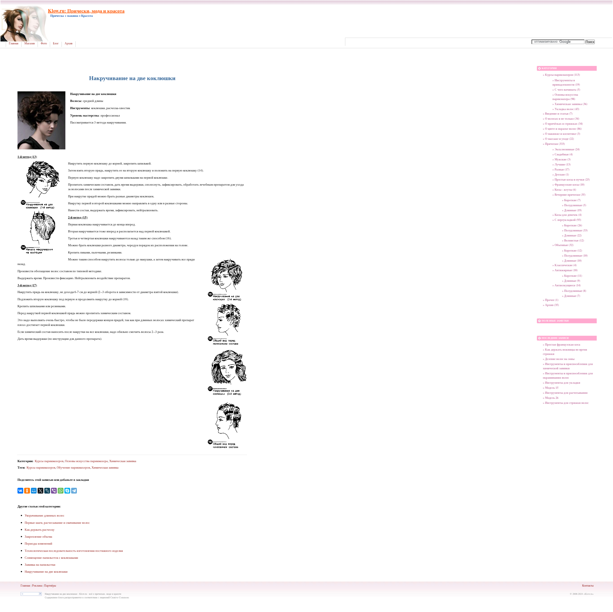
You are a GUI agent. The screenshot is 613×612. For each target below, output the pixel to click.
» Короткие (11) (572, 276)
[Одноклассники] (27, 491)
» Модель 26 (550, 398)
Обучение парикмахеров (73, 467)
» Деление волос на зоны (558, 359)
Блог (56, 43)
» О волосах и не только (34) (561, 119)
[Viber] (54, 491)
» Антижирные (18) (565, 270)
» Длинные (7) (571, 296)
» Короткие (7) (571, 200)
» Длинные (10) (572, 261)
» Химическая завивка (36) (569, 104)
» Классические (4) (564, 265)
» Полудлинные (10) (575, 255)
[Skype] (67, 491)
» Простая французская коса (561, 344)
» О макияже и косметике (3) (561, 134)
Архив (69, 43)
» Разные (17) (560, 169)
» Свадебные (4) (562, 154)
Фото (44, 43)
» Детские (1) (560, 174)
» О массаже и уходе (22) (558, 139)
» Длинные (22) (572, 235)
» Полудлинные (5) (574, 205)
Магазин (29, 43)
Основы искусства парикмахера (86, 461)
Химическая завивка (122, 461)
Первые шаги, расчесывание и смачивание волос (57, 522)
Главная (13, 43)
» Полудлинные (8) (574, 291)
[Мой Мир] (34, 491)
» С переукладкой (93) (566, 220)
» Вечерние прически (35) (568, 195)
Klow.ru (588, 593)
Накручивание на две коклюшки (46, 571)
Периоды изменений (38, 543)
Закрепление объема (38, 536)
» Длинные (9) (571, 281)
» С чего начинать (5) (566, 90)
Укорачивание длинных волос (44, 515)
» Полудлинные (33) (575, 230)
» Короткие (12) (572, 250)
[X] (40, 491)
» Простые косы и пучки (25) (571, 179)
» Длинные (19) (572, 210)
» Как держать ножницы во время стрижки (565, 351)
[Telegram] (74, 491)
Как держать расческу (40, 529)
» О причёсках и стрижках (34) (563, 124)
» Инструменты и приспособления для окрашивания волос (568, 375)
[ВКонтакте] (20, 491)
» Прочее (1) (550, 300)
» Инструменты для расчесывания (565, 393)
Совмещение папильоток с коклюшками (51, 557)
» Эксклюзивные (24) (566, 149)
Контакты (588, 585)
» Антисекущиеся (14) (566, 285)
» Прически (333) (554, 144)
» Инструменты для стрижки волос (566, 403)
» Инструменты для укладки (561, 383)
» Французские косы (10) (568, 184)
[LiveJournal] (47, 491)
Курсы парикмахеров (49, 461)
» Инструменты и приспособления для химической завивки (568, 366)
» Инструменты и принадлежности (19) (566, 82)
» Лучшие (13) (561, 164)
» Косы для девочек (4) (567, 215)
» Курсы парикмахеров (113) (561, 75)
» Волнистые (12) (573, 240)
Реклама (37, 585)
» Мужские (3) (561, 159)
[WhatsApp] (60, 491)
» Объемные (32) (562, 245)
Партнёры (50, 585)
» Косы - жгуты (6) (564, 190)
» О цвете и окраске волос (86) (562, 129)
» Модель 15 (550, 388)
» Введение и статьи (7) (558, 114)
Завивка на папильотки (40, 564)
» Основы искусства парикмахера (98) (565, 97)
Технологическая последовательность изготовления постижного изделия (74, 550)
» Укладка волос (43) (565, 109)
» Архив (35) (551, 305)
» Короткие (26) (572, 225)
